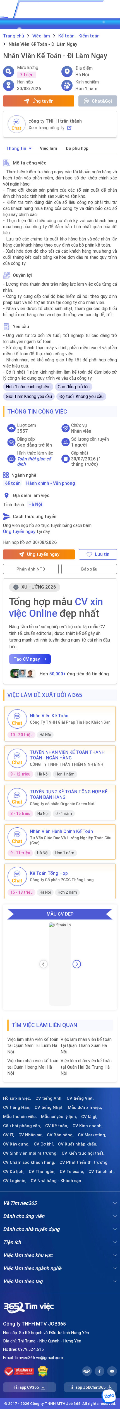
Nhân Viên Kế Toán (49, 715)
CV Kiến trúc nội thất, (83, 1153)
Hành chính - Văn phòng (50, 483)
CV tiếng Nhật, (49, 1107)
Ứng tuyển (43, 101)
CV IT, (8, 1134)
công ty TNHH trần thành (55, 121)
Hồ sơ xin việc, (17, 1098)
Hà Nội (35, 504)
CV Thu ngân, (42, 1171)
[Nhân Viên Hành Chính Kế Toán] (17, 837)
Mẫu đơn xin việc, (85, 1107)
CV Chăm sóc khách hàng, (29, 1162)
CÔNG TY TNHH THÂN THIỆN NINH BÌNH (66, 764)
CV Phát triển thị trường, (84, 1162)
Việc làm (48, 148)
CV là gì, (89, 1116)
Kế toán (12, 483)
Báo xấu (89, 569)
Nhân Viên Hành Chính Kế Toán (61, 831)
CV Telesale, (72, 1171)
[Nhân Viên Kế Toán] (17, 719)
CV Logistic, (15, 1180)
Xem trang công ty (46, 127)
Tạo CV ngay (27, 659)
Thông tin (16, 148)
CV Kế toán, (56, 1125)
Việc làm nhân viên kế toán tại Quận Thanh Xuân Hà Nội (86, 1046)
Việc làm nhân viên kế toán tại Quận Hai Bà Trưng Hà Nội (86, 1067)
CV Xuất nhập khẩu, (77, 1144)
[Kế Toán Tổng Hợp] (17, 876)
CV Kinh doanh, (88, 1125)
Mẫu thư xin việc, (20, 1116)
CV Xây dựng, (16, 1144)
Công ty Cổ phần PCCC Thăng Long (62, 879)
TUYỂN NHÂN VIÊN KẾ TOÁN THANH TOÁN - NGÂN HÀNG (67, 755)
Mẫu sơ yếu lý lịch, (59, 1116)
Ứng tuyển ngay (19, 531)
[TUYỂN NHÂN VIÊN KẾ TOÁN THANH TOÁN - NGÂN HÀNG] (17, 758)
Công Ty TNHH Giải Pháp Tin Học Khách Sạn (70, 722)
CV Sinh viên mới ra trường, (30, 1153)
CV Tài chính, (101, 1171)
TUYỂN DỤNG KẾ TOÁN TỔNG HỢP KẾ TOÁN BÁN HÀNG (68, 794)
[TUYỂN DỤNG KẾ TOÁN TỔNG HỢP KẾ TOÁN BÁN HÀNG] (17, 797)
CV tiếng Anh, (49, 1098)
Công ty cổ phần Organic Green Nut (62, 803)
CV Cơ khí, (44, 1144)
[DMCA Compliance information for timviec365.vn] (43, 1371)
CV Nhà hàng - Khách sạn (56, 1180)
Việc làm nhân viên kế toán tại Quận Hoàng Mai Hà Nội (32, 1067)
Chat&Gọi (102, 101)
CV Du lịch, (14, 1171)
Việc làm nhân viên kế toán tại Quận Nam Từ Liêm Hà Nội (32, 1046)
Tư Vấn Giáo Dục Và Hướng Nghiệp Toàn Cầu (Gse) (70, 840)
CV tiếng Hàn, (16, 1107)
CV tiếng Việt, (80, 1098)
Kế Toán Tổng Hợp (49, 873)
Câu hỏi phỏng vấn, (22, 1125)
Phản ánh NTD (30, 569)
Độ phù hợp (77, 148)
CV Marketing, (92, 1134)
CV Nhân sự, (30, 1134)
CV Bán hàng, (60, 1134)
